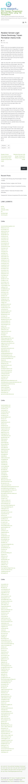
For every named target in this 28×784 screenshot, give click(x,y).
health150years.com (5, 618)
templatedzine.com (5, 536)
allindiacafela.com (5, 723)
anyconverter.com (5, 655)
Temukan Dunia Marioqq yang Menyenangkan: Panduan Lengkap (14, 179)
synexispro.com (4, 377)
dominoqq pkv (4, 215)
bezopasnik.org (4, 686)
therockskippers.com (6, 720)
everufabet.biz (4, 475)
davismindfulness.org (6, 389)
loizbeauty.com (4, 654)
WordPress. (22, 781)
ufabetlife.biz (4, 456)
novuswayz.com (4, 275)
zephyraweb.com (5, 257)
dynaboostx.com (5, 279)
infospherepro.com (5, 306)
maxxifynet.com (4, 241)
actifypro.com (4, 277)
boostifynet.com (5, 269)
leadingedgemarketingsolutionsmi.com (10, 487)
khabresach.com (5, 745)
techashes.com (4, 409)
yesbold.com (4, 420)
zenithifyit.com (4, 253)
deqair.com (3, 529)
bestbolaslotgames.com (6, 355)
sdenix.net (3, 630)
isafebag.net (4, 637)
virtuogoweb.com (5, 431)
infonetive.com (4, 693)
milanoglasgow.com (5, 715)
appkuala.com (4, 674)
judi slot (5, 766)
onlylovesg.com (4, 347)
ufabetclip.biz (4, 441)
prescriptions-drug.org (6, 620)
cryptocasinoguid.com (6, 485)
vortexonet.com (4, 240)
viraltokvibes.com (5, 623)
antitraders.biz (4, 495)
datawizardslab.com (5, 301)
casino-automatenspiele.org (7, 644)
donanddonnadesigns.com (7, 341)
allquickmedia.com (5, 664)
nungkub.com (4, 558)
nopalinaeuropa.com (5, 571)
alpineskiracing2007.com (6, 725)
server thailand (4, 770)
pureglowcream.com (5, 677)
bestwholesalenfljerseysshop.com (9, 490)
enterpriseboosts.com (6, 640)
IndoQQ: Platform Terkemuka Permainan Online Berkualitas (12, 191)
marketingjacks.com (5, 739)
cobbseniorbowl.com (6, 502)
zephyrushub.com (5, 231)
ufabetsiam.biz (4, 446)
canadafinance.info (5, 700)
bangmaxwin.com (5, 691)
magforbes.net (4, 627)
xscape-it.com (4, 498)
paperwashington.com (6, 362)
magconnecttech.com (6, 331)
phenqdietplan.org (5, 539)
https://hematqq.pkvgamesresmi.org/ (13, 771)
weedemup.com (4, 363)
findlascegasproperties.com (7, 338)
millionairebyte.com (5, 391)
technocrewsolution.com (7, 622)
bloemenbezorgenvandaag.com (8, 679)
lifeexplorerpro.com (5, 314)
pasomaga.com (4, 566)
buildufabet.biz (4, 478)
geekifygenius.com (5, 328)
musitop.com (4, 549)
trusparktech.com (5, 265)
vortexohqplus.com (5, 285)
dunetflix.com (4, 543)
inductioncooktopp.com (6, 370)
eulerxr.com (3, 326)
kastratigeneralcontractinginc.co (8, 488)
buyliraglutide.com (5, 434)
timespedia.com (4, 657)
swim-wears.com (5, 605)
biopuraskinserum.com (6, 696)
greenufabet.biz (4, 451)
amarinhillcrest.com (5, 632)
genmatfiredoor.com (5, 336)
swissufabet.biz (4, 448)
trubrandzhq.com (5, 267)
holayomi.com (4, 379)
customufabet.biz (5, 466)
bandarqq (17, 766)
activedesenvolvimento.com (7, 348)
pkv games (4, 145)
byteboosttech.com (5, 427)
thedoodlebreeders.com (6, 526)
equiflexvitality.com (5, 345)
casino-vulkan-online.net (6, 727)
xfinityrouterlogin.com (6, 737)
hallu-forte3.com (4, 716)
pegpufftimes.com (5, 593)
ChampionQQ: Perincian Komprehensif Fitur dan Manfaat (14, 195)
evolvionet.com (4, 236)
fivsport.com (4, 534)
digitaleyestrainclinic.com (6, 732)
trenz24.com (4, 650)
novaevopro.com (5, 263)
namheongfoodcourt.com (7, 713)
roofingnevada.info (5, 374)
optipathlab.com (4, 233)
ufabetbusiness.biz (5, 449)
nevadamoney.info (5, 701)
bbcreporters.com (5, 483)
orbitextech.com (5, 330)
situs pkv (15, 768)
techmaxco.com (4, 292)
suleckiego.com (4, 752)
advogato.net (4, 635)
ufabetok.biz (4, 473)
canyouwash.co (4, 410)
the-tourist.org (4, 633)
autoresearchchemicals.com (7, 749)
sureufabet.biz (4, 465)
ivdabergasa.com (5, 509)
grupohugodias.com (5, 527)
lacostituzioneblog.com (6, 553)
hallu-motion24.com (5, 718)
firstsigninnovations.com (6, 601)
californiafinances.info (6, 698)
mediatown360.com (5, 730)
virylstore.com (4, 615)
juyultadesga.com (5, 510)
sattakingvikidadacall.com (7, 353)
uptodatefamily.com (5, 548)
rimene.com (3, 703)
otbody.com (4, 647)
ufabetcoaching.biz (5, 387)
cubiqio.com (4, 302)
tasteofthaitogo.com (6, 683)
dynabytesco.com (5, 297)
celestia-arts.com (5, 594)
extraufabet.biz (4, 454)
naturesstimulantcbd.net (6, 570)
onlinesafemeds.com (6, 436)
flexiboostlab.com (5, 284)
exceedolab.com (5, 294)
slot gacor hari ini (12, 770)
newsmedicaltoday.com (6, 372)
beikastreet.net (4, 586)
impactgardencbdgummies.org (8, 568)
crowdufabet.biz (4, 476)
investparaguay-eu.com (6, 517)
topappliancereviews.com (7, 740)
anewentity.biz (4, 672)
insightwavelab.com (5, 313)
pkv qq (2, 771)
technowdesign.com (5, 504)
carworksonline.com (5, 611)
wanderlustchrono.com (6, 319)
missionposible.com (5, 733)
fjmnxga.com (4, 688)
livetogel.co (3, 335)
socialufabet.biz (4, 459)
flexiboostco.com (5, 228)
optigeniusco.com (5, 260)
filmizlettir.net (4, 588)
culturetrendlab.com (5, 321)
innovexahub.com (5, 243)
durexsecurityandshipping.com (8, 505)
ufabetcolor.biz (4, 453)
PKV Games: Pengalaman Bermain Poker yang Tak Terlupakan (11, 13)
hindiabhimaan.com (5, 744)
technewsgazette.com (6, 666)
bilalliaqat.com (4, 367)
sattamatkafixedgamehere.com (8, 357)
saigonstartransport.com (6, 689)
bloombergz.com (5, 638)
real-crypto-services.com (6, 512)
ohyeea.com (4, 554)
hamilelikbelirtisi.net (5, 289)
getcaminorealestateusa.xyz (7, 394)
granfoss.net (4, 722)
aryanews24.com (5, 497)
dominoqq (22, 766)
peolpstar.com (4, 608)
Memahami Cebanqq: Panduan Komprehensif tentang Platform (13, 187)
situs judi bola (11, 766)
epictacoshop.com (5, 694)
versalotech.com (5, 291)
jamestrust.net (4, 649)
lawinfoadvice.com (5, 537)
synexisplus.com (5, 238)
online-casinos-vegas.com (7, 735)
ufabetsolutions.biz (5, 458)
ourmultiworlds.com (5, 589)
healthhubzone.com (5, 422)
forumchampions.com (6, 596)
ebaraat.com (4, 424)
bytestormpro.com (5, 318)
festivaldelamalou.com (6, 599)
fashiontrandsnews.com (6, 481)
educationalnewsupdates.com (8, 226)
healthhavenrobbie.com (6, 340)
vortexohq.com (4, 309)
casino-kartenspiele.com (6, 642)
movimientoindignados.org (7, 544)
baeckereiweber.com (5, 405)
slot (8, 145)
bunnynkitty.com (5, 684)
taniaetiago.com (4, 563)
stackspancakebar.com (6, 711)
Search (2, 166)
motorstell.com (4, 616)
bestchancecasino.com (6, 365)
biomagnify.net (4, 573)
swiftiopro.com (4, 287)
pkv (2, 212)
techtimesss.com (5, 613)
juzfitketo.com (4, 565)
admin (3, 41)
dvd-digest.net (4, 706)
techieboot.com (4, 415)
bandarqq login (4, 213)
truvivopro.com (4, 248)
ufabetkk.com (4, 662)
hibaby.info (3, 360)
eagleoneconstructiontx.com (7, 343)
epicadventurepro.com (6, 311)
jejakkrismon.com (5, 659)
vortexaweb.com (5, 258)
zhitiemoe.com (4, 556)
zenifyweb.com (4, 333)
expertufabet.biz (4, 442)
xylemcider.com (4, 561)
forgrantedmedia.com (6, 606)
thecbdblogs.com (5, 747)
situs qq (3, 208)
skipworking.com (5, 652)
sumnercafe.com (5, 541)
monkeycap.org (4, 628)
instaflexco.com (4, 280)
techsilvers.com (4, 531)
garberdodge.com (5, 603)
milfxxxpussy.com (5, 546)
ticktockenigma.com (5, 324)
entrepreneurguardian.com (7, 358)
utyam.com (3, 551)
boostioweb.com (5, 230)
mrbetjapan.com (4, 671)
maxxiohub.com (4, 255)
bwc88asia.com (4, 519)
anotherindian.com (5, 559)
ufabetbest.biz (4, 463)
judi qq (2, 206)
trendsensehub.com (5, 323)
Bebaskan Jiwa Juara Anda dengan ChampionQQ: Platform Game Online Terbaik (19, 157)
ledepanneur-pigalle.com (6, 705)
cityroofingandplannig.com (7, 507)
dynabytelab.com (5, 235)
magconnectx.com (5, 375)
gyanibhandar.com (5, 437)
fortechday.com (4, 392)
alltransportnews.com (6, 480)
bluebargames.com (5, 598)
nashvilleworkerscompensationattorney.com (11, 382)
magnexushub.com (5, 429)
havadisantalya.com (5, 412)
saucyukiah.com (4, 584)
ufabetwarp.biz (4, 439)
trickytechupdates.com (6, 742)
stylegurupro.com (5, 299)
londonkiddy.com (5, 386)
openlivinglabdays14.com (6, 492)
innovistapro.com (5, 282)
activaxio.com (4, 296)
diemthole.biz (4, 661)
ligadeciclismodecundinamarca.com (9, 380)
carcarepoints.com (5, 524)
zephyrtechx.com (5, 272)
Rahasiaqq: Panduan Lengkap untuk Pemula (11, 183)
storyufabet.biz (4, 468)
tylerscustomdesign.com (6, 610)
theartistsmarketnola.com (7, 708)
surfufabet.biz (4, 461)
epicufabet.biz (4, 470)
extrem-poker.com (5, 520)
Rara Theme (10, 781)
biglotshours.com (5, 432)
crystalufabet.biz (4, 471)
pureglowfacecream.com (6, 667)
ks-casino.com (4, 522)
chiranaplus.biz (4, 710)
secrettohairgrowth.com (6, 681)
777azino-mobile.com (5, 500)
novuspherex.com (5, 262)
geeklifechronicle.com (6, 304)
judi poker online (5, 210)
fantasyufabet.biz (5, 444)
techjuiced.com (4, 426)
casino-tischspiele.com (6, 645)
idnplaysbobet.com (5, 352)
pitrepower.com (4, 728)
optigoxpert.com (5, 274)
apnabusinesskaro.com (6, 750)
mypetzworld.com (5, 514)
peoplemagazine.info (5, 407)
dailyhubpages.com (5, 350)
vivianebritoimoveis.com (6, 625)
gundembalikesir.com (6, 417)
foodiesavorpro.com (5, 308)
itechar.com (3, 419)
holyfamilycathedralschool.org (8, 384)
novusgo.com (4, 316)
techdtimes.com (5, 414)
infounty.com (4, 515)
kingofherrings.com (5, 669)
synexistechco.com (5, 246)
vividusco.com (4, 250)
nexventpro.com (5, 270)
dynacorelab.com (5, 245)
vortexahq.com (4, 252)
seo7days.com (4, 676)
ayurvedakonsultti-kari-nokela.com (9, 493)
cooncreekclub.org (5, 591)
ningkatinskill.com (5, 532)
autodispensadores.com (6, 369)
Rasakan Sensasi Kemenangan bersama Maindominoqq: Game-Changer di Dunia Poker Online (6, 158)
